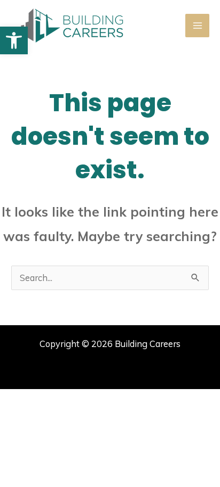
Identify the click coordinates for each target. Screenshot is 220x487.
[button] (14, 40)
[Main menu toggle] (197, 26)
